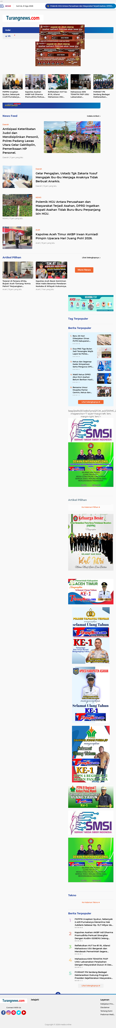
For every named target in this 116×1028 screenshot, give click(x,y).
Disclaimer (104, 1007)
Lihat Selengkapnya (90, 258)
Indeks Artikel (93, 116)
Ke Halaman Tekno (90, 902)
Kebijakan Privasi (107, 1004)
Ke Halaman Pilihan (90, 507)
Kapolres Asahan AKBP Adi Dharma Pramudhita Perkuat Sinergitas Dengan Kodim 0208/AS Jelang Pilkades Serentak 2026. (35, 94)
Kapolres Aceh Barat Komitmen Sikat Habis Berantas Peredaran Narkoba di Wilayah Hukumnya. (51, 283)
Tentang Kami (106, 1011)
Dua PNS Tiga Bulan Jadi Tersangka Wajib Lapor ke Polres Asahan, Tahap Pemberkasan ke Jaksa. (83, 351)
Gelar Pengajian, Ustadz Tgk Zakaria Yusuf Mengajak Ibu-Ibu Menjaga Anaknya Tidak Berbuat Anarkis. (67, 177)
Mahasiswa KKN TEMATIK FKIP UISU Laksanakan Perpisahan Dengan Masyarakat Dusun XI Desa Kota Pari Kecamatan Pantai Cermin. (80, 94)
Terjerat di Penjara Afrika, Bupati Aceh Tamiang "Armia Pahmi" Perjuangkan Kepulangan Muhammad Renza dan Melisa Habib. (18, 283)
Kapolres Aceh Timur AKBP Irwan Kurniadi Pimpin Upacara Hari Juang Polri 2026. (81, 6)
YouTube (26, 1016)
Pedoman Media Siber (108, 1014)
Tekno (72, 895)
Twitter (19, 1016)
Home (8, 6)
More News (84, 270)
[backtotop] (58, 994)
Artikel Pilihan (77, 500)
